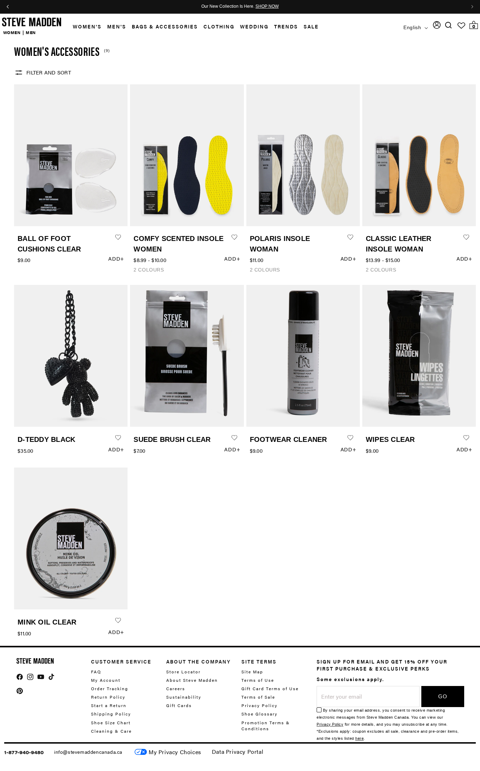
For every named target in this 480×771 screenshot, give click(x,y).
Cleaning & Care (111, 731)
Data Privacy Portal (237, 751)
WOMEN (12, 32)
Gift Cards (179, 705)
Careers (175, 688)
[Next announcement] (472, 6)
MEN (31, 32)
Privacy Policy (259, 705)
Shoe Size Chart (111, 722)
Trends (286, 26)
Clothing (218, 26)
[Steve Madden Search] (448, 25)
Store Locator (183, 672)
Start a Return (109, 705)
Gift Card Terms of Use (270, 688)
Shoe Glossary (259, 714)
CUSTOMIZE (175, 752)
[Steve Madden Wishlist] (461, 25)
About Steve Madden (192, 680)
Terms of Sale (258, 697)
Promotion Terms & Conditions (265, 725)
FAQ (96, 672)
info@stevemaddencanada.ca (88, 751)
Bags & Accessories (165, 26)
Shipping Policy (111, 714)
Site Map (252, 672)
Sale (311, 26)
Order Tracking (109, 688)
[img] (448, 25)
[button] (84, 26)
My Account (106, 680)
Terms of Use (257, 680)
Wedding (254, 26)
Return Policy (108, 697)
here (359, 738)
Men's (116, 26)
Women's (87, 26)
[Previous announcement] (7, 6)
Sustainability (183, 697)
